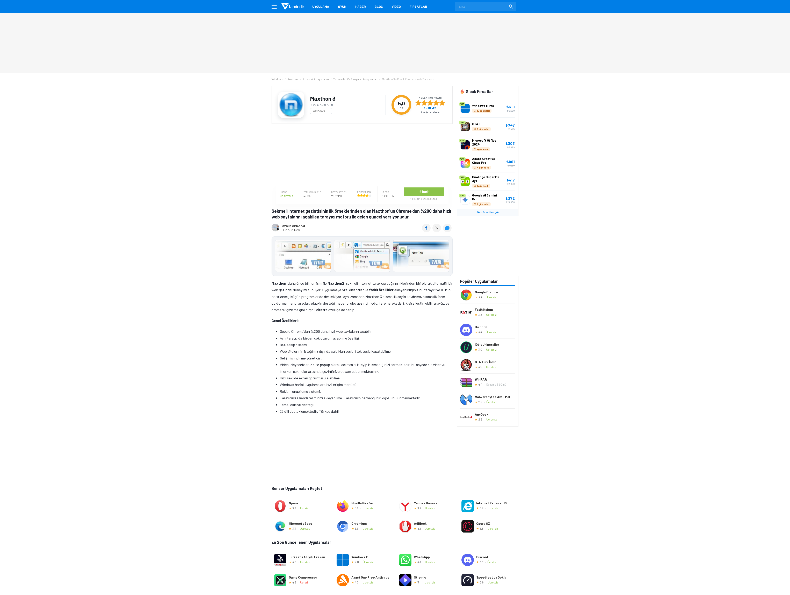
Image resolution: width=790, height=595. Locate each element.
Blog (379, 6)
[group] (362, 256)
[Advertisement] (361, 155)
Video (396, 6)
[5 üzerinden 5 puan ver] (442, 103)
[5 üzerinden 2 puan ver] (424, 103)
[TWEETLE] (437, 231)
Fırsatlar (418, 6)
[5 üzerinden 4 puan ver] (436, 103)
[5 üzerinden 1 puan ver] (418, 103)
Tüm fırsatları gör (487, 212)
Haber (360, 6)
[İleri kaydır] (447, 256)
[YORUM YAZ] (448, 231)
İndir (424, 191)
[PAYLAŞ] (427, 231)
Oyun (342, 6)
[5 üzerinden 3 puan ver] (430, 103)
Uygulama (320, 6)
